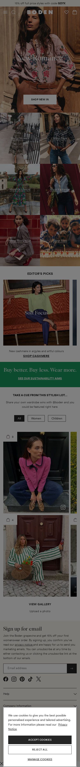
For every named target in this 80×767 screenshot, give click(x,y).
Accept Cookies (39, 739)
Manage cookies (40, 759)
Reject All (40, 749)
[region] (40, 737)
